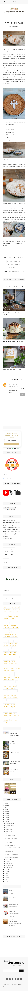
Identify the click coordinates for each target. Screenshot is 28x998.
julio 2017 (8, 833)
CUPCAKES (5, 643)
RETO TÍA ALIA (15, 697)
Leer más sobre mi (7, 538)
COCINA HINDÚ (6, 629)
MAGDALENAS (11, 668)
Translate (13, 509)
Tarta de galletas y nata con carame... (13, 342)
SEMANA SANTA (13, 702)
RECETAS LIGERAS (14, 690)
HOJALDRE (11, 663)
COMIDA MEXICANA (7, 636)
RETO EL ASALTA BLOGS (7, 697)
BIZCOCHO (5, 611)
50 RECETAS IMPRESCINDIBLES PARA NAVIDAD (14, 892)
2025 (6, 805)
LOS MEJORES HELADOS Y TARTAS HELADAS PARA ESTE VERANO (13, 847)
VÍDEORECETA (6, 720)
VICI (18, 715)
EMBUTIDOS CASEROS (13, 650)
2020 (6, 815)
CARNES (10, 616)
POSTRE (5, 686)
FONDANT (5, 654)
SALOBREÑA (9, 699)
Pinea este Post (15, 267)
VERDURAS (10, 715)
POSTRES (18, 271)
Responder (23, 394)
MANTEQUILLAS (6, 670)
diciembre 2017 (9, 823)
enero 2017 (8, 867)
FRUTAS (14, 654)
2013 (6, 875)
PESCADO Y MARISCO (7, 681)
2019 (6, 817)
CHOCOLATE (6, 620)
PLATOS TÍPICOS (11, 271)
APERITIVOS (17, 607)
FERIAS (11, 652)
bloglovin (6, 556)
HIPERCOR (5, 663)
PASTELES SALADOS (11, 679)
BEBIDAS (18, 609)
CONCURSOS (6, 638)
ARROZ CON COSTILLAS (11, 838)
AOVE (12, 607)
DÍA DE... (16, 643)
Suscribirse (12, 444)
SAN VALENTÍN (6, 702)
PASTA (5, 679)
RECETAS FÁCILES (6, 690)
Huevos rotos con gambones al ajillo (14, 768)
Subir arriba (20, 989)
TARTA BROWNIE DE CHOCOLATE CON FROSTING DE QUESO (14, 906)
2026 (6, 803)
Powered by (8, 448)
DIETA (10, 645)
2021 (6, 813)
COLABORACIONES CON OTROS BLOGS (10, 634)
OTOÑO (9, 677)
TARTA (11, 706)
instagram (12, 556)
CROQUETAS (16, 641)
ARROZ (14, 609)
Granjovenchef (7, 659)
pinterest (6, 562)
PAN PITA (12, 741)
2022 (6, 811)
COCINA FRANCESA (7, 627)
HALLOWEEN (14, 659)
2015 (6, 871)
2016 (6, 869)
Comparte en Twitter (15, 264)
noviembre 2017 (9, 825)
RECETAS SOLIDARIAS (7, 693)
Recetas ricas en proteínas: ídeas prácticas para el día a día (15, 734)
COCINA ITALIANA (13, 629)
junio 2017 (8, 859)
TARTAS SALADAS (6, 711)
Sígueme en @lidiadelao (11, 598)
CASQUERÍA (16, 616)
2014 (6, 873)
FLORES (15, 652)
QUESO (16, 688)
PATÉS (16, 679)
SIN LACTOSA (6, 706)
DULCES (14, 645)
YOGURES (5, 722)
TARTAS (22, 271)
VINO (11, 720)
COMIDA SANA (14, 636)
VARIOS (10, 713)
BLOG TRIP (16, 611)
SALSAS (14, 699)
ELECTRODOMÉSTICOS (15, 647)
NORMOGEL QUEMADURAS (12, 854)
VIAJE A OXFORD (13, 897)
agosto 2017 (8, 831)
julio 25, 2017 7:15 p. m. (13, 386)
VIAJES (15, 715)
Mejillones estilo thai (14, 752)
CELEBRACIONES (6, 618)
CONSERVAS (6, 641)
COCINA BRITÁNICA (14, 625)
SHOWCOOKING (6, 704)
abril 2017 (8, 861)
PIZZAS (14, 681)
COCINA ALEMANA (13, 620)
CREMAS (11, 641)
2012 (6, 877)
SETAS (18, 702)
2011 (6, 879)
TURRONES (5, 713)
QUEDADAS (11, 688)
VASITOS (15, 713)
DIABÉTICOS (6, 645)
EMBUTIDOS (6, 650)
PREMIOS (14, 686)
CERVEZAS (12, 618)
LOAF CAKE (5, 668)
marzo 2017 (8, 863)
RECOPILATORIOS (15, 693)
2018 (6, 819)
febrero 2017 (8, 865)
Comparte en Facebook (14, 261)
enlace (21, 221)
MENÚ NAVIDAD (10, 672)
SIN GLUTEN (13, 704)
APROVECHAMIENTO (7, 609)
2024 (6, 807)
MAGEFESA (18, 668)
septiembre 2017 (9, 829)
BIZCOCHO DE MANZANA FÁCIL (12, 369)
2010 (6, 881)
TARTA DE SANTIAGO (10, 835)
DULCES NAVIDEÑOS (7, 647)
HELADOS (13, 661)
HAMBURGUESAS (7, 661)
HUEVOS (15, 663)
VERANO (5, 715)
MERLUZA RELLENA (10, 851)
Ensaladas (6, 652)
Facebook (6, 551)
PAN (12, 677)
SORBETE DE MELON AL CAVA (12, 857)
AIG (8, 607)
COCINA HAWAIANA (15, 627)
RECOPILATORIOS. (6, 695)
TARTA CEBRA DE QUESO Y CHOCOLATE (11, 313)
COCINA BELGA (6, 625)
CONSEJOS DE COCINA (13, 638)
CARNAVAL (5, 616)
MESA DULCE (17, 672)
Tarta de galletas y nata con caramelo (15, 762)
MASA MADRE (13, 670)
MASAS (5, 672)
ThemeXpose (14, 984)
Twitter (12, 551)
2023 (6, 809)
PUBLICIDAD (6, 688)
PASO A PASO (17, 677)
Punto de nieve (13, 384)
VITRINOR (15, 720)
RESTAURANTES (13, 695)
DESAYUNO (11, 643)
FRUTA (10, 654)
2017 (6, 821)
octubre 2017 (9, 827)
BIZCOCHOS (11, 611)
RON (4, 699)
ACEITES (5, 607)
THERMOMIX (13, 711)
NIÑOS (5, 677)
